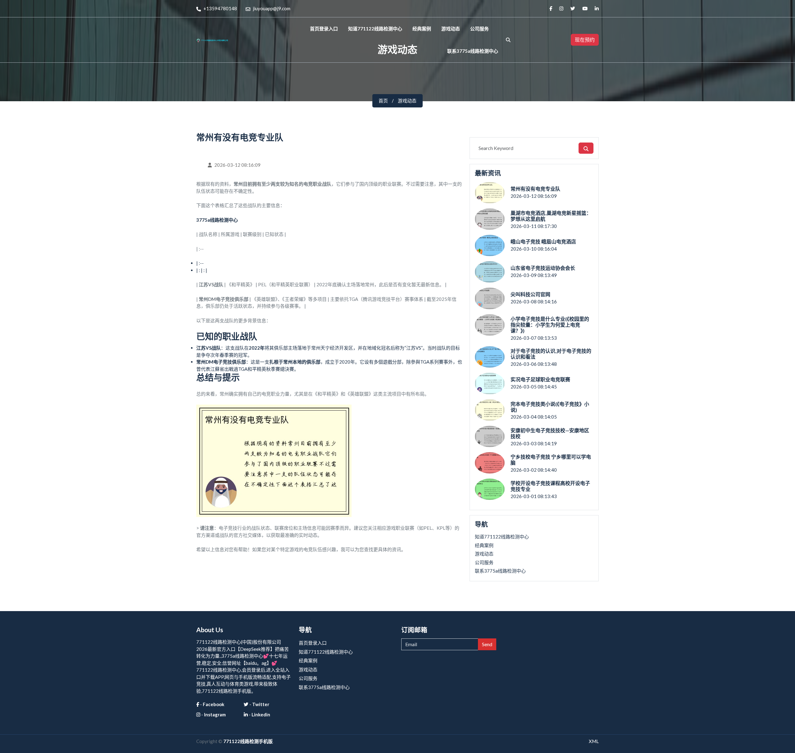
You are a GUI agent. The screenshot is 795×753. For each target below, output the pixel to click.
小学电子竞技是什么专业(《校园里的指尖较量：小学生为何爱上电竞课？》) (550, 324)
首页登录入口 (324, 28)
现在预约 (585, 40)
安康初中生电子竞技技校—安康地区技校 (550, 433)
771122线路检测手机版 (248, 741)
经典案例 (421, 28)
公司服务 (479, 28)
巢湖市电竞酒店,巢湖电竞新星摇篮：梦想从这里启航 (551, 216)
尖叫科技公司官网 (530, 294)
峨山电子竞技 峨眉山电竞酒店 (543, 241)
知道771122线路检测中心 (375, 28)
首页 (383, 100)
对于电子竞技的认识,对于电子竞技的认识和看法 (551, 354)
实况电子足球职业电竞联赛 (540, 379)
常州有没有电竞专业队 (535, 189)
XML (594, 741)
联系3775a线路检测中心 (472, 51)
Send (487, 644)
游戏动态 (450, 28)
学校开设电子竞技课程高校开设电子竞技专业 (550, 486)
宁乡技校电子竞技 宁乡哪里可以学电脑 (551, 459)
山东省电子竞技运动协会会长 (543, 268)
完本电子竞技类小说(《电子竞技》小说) (550, 407)
